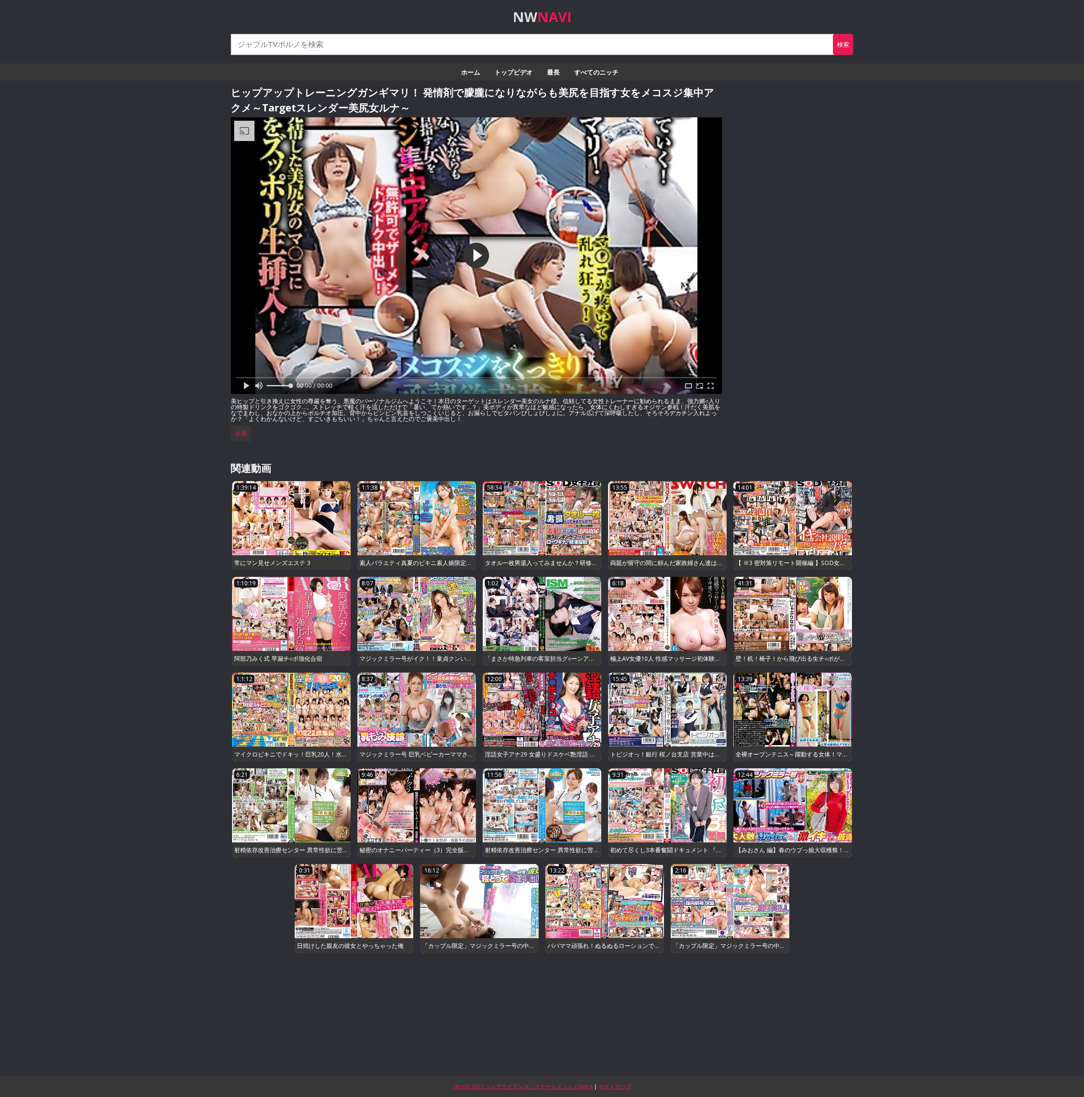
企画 (241, 433)
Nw (542, 17)
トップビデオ (514, 72)
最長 (553, 72)
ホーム (470, 72)
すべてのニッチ (596, 72)
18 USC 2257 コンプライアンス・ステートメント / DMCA (523, 1086)
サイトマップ (614, 1086)
